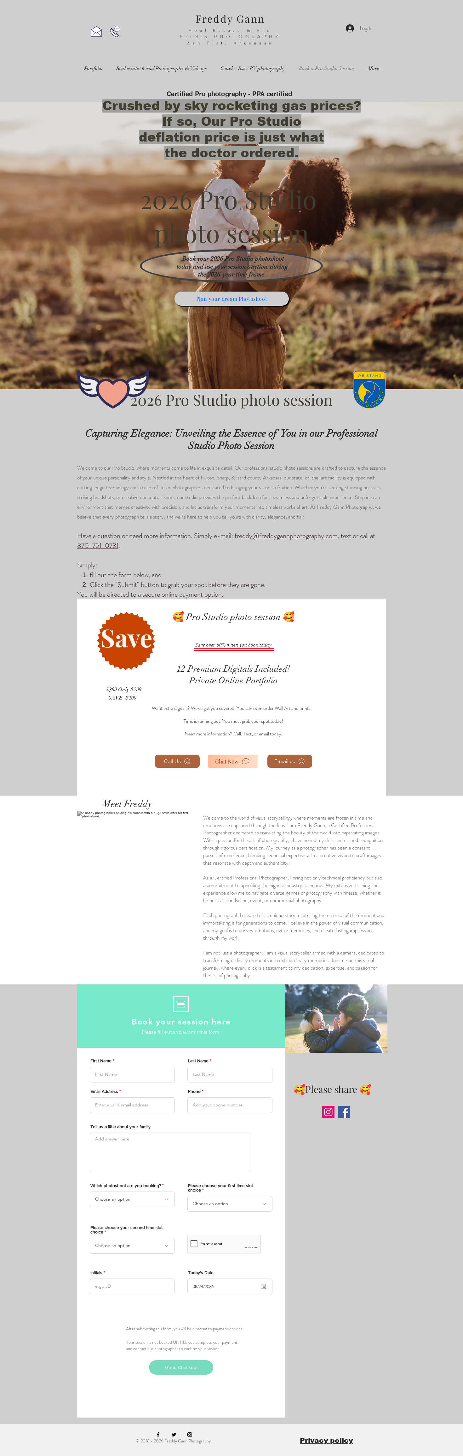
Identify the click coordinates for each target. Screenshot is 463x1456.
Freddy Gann (230, 18)
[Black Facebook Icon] (158, 1434)
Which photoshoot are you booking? (125, 1185)
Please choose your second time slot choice (126, 1229)
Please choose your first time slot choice (220, 1187)
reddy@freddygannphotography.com (287, 536)
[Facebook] (344, 1112)
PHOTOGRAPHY (247, 36)
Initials (96, 1272)
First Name (100, 1061)
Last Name (198, 1061)
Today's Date (201, 1272)
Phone (194, 1091)
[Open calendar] (263, 1286)
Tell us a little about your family (120, 1126)
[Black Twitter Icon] (174, 1434)
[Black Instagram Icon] (189, 1434)
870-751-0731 (97, 545)
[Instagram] (328, 1112)
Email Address (104, 1091)
